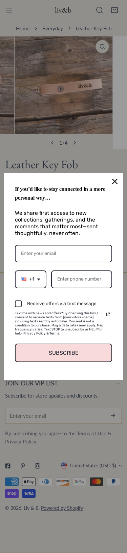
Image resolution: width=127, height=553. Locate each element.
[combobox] (30, 279)
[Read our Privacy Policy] (108, 314)
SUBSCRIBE (64, 353)
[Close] (115, 181)
